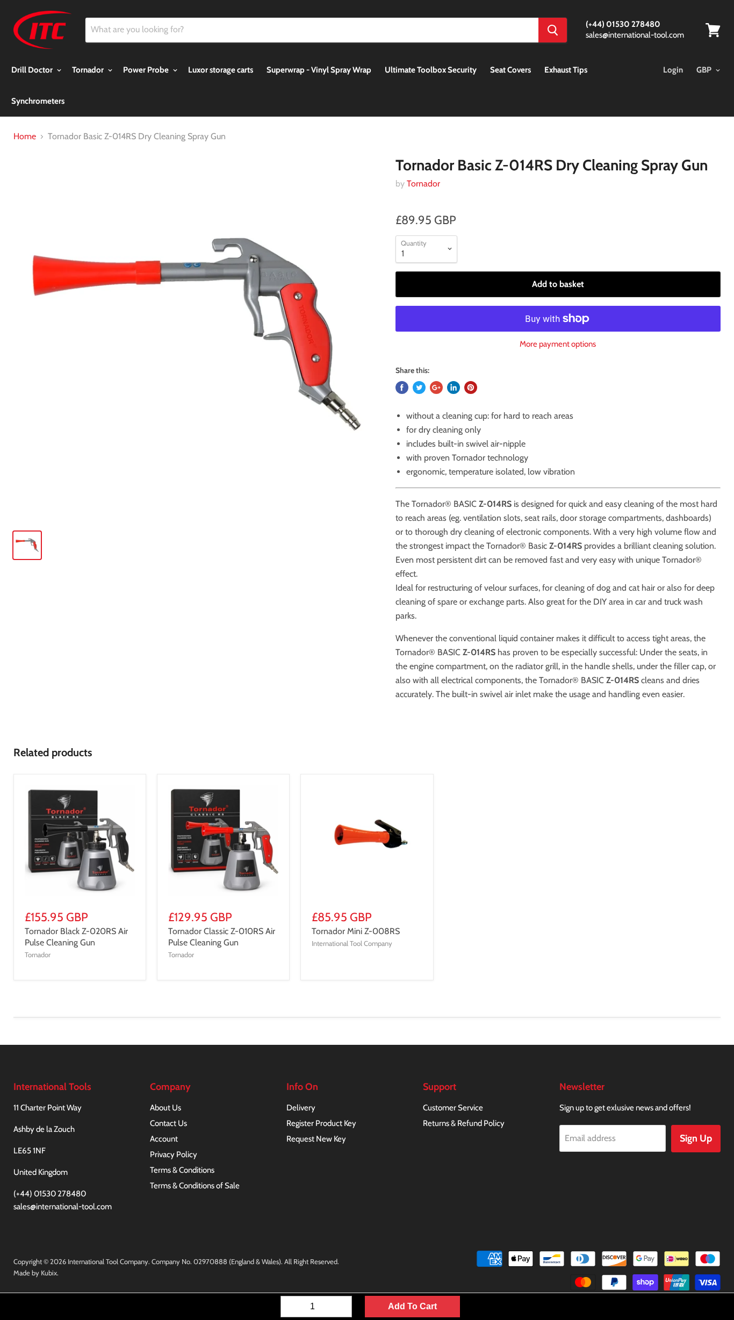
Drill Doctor (32, 70)
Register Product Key (321, 1123)
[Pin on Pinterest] (470, 387)
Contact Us (168, 1123)
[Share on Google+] (436, 387)
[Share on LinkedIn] (453, 387)
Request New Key (316, 1139)
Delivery (300, 1108)
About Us (165, 1108)
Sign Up (696, 1138)
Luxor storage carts (220, 70)
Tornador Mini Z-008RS (356, 931)
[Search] (552, 30)
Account (164, 1139)
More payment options (558, 344)
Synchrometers (37, 101)
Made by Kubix (35, 1272)
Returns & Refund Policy (464, 1123)
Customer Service (453, 1108)
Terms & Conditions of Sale (195, 1185)
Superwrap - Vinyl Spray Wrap (319, 70)
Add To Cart (412, 1306)
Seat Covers (510, 70)
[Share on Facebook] (401, 387)
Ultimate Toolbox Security (431, 70)
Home (24, 136)
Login (673, 70)
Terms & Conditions (182, 1170)
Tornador (88, 70)
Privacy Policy (173, 1154)
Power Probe (146, 70)
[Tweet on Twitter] (419, 387)
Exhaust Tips (565, 70)
